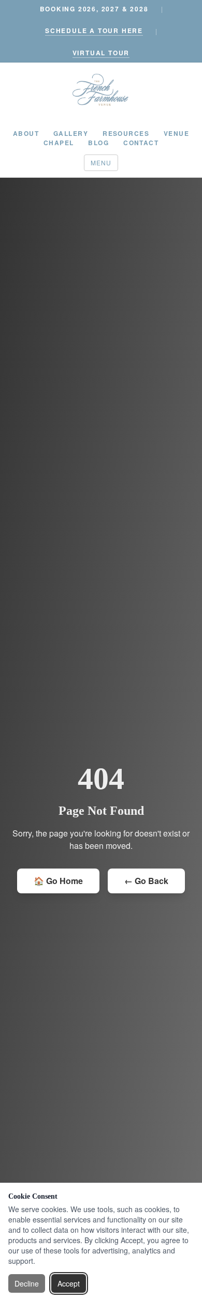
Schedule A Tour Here (94, 30)
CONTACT (140, 142)
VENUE (176, 133)
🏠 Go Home (58, 881)
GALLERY (70, 133)
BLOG (98, 142)
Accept (68, 1283)
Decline (27, 1283)
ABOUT (26, 133)
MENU (101, 162)
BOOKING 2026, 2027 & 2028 (94, 8)
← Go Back (146, 881)
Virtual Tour (101, 52)
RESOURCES (126, 133)
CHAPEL (59, 142)
